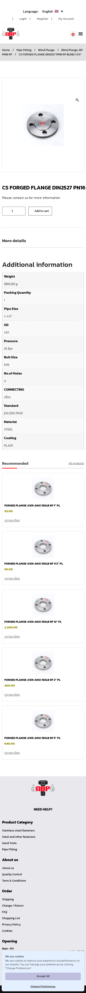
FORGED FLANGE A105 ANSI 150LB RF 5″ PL (32, 738)
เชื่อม (7, 396)
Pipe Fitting (24, 50)
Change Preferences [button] (43, 986)
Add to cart (41, 211)
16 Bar (8, 348)
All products (76, 463)
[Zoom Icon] (77, 100)
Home (6, 50)
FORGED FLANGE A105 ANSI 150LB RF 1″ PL (32, 505)
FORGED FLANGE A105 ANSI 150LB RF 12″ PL (33, 622)
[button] (80, 33)
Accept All (43, 976)
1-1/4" (8, 316)
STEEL (8, 429)
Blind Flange (46, 50)
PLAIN (8, 445)
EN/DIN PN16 (13, 413)
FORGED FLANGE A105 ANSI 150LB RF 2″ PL (32, 680)
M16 (6, 364)
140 (6, 332)
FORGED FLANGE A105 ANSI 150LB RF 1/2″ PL (33, 563)
